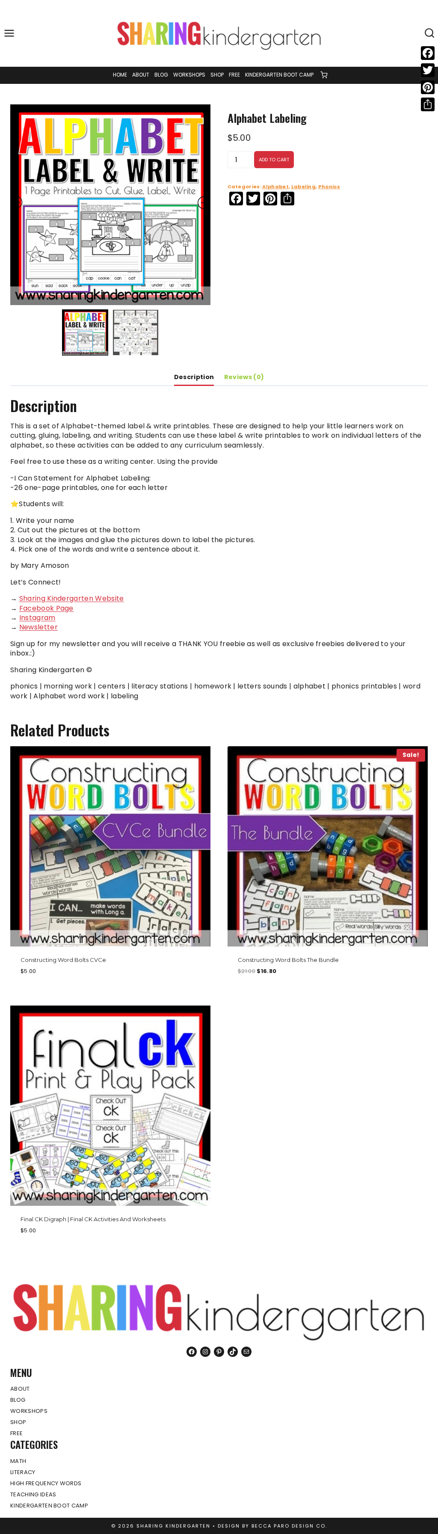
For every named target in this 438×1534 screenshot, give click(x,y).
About (140, 74)
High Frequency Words (45, 1483)
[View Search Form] (429, 33)
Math (18, 1461)
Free (234, 74)
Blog (161, 74)
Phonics (329, 186)
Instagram (37, 618)
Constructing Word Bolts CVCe (63, 959)
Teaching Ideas (33, 1494)
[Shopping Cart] (323, 74)
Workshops (189, 74)
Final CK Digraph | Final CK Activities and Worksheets (93, 1219)
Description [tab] (194, 377)
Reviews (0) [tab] (244, 377)
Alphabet (275, 186)
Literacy (23, 1472)
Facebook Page (46, 608)
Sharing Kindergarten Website (71, 598)
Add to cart (274, 159)
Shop (217, 74)
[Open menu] (9, 33)
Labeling (303, 186)
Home (120, 74)
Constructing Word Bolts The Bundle (288, 959)
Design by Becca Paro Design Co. (272, 1525)
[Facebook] (427, 53)
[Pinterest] (427, 87)
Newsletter (38, 627)
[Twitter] (427, 70)
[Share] (427, 104)
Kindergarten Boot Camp (279, 74)
